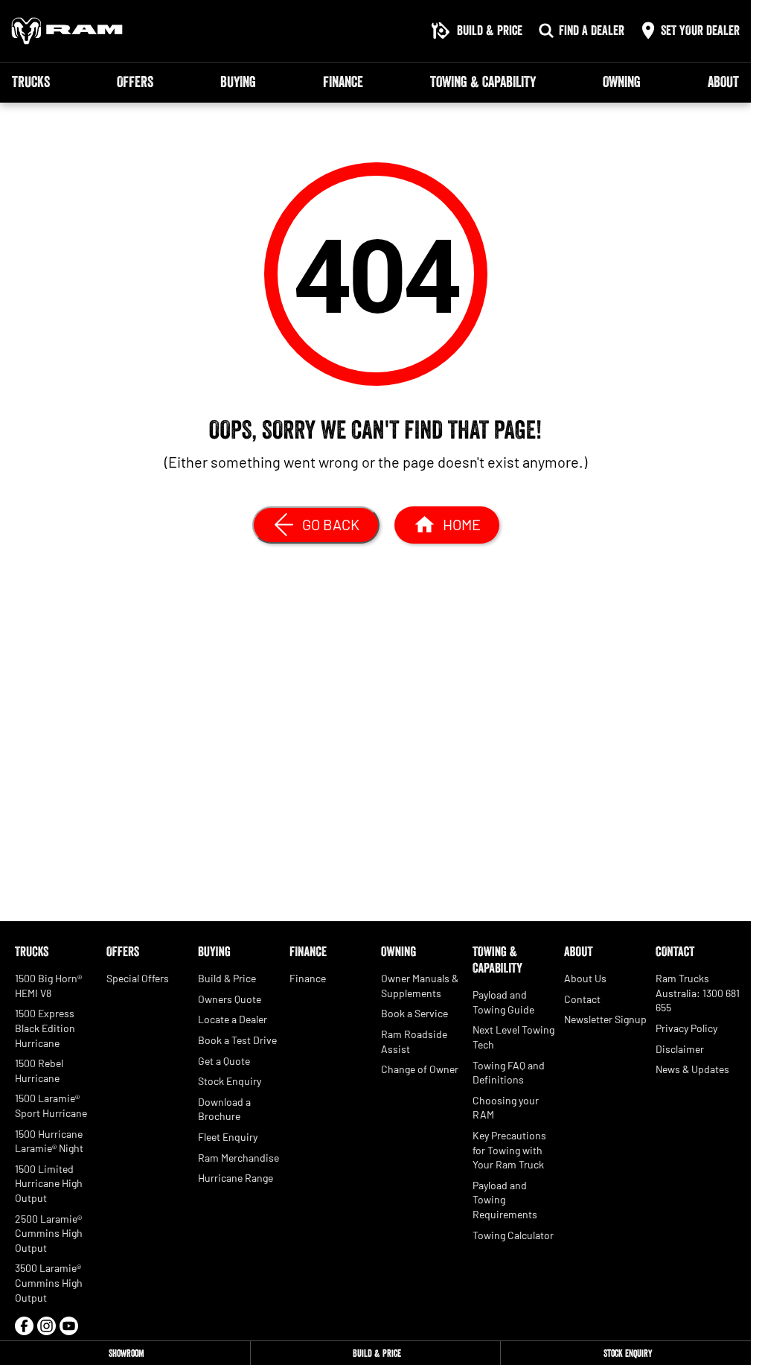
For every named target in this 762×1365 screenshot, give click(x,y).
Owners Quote (229, 999)
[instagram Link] (46, 1326)
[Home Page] (67, 31)
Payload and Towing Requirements (505, 1200)
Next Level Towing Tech (513, 1037)
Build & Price (227, 978)
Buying (238, 82)
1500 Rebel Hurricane (39, 1070)
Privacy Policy (686, 1028)
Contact (582, 999)
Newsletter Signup (605, 1019)
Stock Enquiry (229, 1081)
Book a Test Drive (237, 1040)
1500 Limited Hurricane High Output (49, 1183)
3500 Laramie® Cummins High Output (49, 1282)
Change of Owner (419, 1069)
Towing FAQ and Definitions (509, 1072)
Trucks (31, 82)
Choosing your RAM (506, 1107)
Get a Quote (224, 1060)
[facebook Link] (24, 1326)
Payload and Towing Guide (503, 1002)
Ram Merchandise (238, 1157)
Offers (135, 82)
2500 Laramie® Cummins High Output (49, 1233)
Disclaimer (680, 1049)
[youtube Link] (69, 1326)
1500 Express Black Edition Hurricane (45, 1028)
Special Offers (137, 978)
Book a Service (414, 1013)
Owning (622, 82)
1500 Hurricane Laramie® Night (49, 1141)
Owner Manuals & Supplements (419, 985)
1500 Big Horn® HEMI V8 (48, 985)
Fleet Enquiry (227, 1136)
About (723, 82)
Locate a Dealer (232, 1019)
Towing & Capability (483, 82)
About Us (585, 978)
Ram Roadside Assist (414, 1041)
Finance (343, 82)
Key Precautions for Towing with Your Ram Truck (509, 1150)
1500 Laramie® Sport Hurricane (51, 1105)
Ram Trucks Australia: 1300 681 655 (698, 993)
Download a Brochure (224, 1109)
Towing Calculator (513, 1235)
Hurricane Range (235, 1177)
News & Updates (692, 1069)
